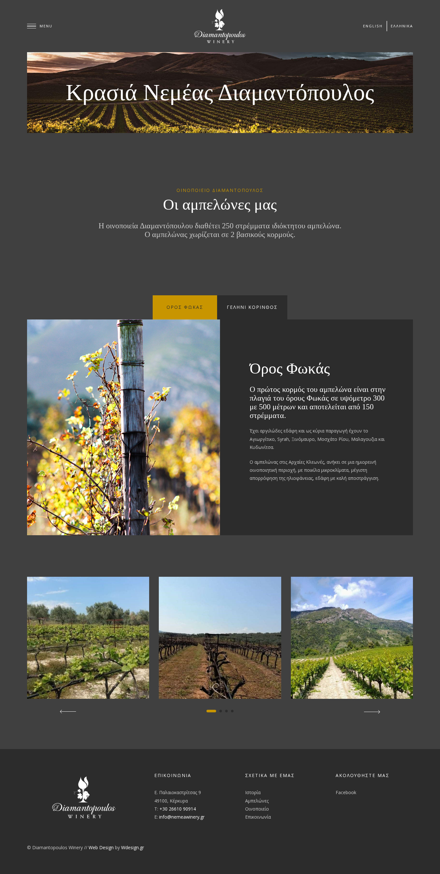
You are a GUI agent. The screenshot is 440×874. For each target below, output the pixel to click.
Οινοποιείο (257, 809)
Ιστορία (253, 792)
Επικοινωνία (258, 817)
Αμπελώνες (257, 801)
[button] (211, 711)
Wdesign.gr (132, 847)
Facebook (346, 792)
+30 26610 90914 (177, 809)
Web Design (101, 847)
